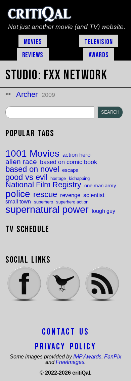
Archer (27, 94)
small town (18, 201)
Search (110, 112)
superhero (43, 202)
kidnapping (79, 178)
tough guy (103, 211)
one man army (100, 185)
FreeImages (70, 362)
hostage (58, 178)
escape (70, 170)
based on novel (32, 169)
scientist (93, 195)
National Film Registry (43, 185)
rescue (45, 195)
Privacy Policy (65, 346)
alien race (21, 161)
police (17, 193)
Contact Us (65, 332)
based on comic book (68, 162)
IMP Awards (87, 356)
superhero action (72, 202)
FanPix (112, 356)
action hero (76, 155)
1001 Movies (32, 153)
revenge (70, 195)
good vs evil (26, 177)
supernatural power (47, 209)
